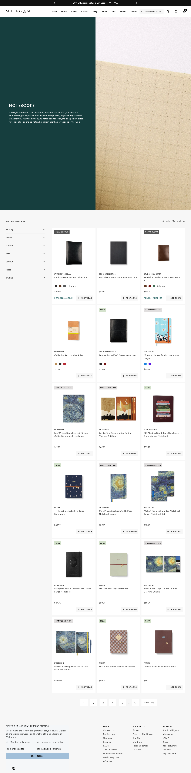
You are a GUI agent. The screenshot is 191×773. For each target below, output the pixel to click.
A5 (40, 119)
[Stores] (168, 11)
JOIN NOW (37, 756)
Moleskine (167, 734)
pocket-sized (76, 119)
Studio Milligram (170, 730)
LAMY (165, 738)
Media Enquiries (111, 757)
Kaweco (166, 749)
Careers (137, 749)
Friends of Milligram (143, 734)
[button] (184, 11)
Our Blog (137, 742)
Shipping (107, 738)
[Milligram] (18, 11)
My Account (109, 734)
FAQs (106, 746)
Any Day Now (169, 753)
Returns (107, 742)
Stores (136, 730)
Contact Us (108, 730)
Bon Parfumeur (169, 746)
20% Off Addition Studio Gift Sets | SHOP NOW (95, 3)
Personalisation (140, 746)
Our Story (138, 738)
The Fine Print (110, 749)
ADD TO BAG (86, 298)
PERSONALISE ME (63, 298)
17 (135, 703)
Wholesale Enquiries (113, 753)
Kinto (165, 742)
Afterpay (107, 761)
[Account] (176, 11)
